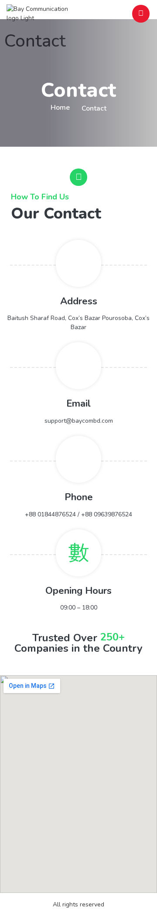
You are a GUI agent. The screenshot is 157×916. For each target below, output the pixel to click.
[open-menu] (141, 14)
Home (60, 107)
